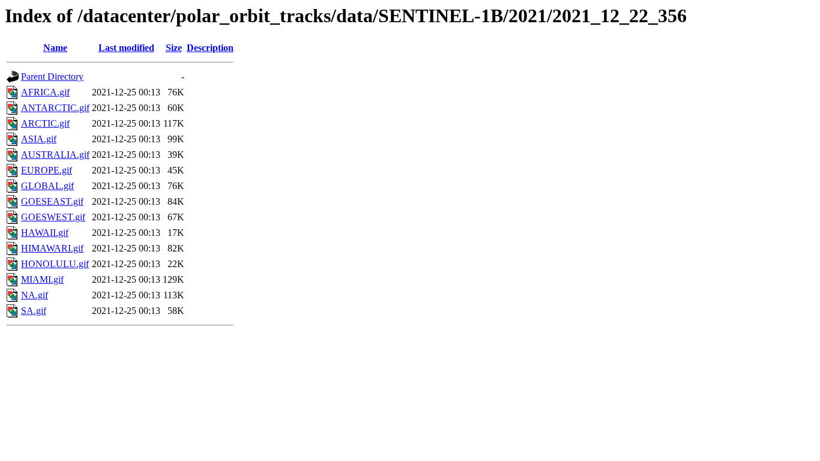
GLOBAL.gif (47, 186)
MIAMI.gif (42, 279)
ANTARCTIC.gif (55, 108)
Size (174, 48)
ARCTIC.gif (45, 123)
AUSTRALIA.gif (55, 154)
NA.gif (34, 295)
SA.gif (33, 311)
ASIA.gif (38, 139)
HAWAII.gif (44, 232)
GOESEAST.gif (52, 201)
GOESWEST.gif (53, 217)
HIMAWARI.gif (52, 248)
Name (55, 48)
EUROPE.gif (46, 170)
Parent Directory (52, 76)
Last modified (126, 48)
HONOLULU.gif (55, 264)
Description (210, 48)
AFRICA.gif (45, 92)
